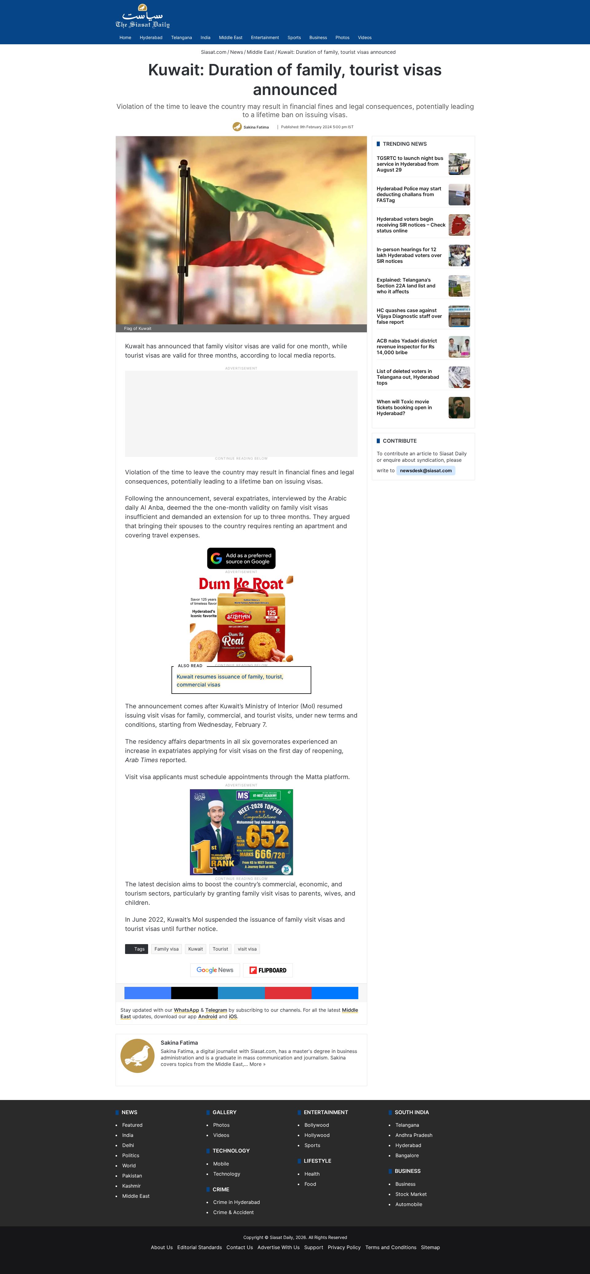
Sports (294, 37)
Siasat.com (212, 52)
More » (258, 1064)
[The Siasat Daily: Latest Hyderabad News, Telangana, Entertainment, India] (143, 16)
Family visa (167, 949)
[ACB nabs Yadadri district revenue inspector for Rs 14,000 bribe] (459, 347)
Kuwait (195, 949)
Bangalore (407, 1155)
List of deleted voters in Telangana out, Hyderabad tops (408, 377)
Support (313, 1247)
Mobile (221, 1164)
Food (310, 1184)
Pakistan (132, 1176)
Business (318, 37)
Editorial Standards (199, 1247)
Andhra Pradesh (413, 1135)
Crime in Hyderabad (236, 1202)
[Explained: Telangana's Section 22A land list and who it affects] (459, 286)
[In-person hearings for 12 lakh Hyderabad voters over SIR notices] (459, 255)
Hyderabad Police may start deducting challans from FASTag (409, 194)
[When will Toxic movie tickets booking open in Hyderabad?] (459, 407)
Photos (342, 37)
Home (125, 37)
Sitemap (430, 1247)
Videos (365, 37)
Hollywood (317, 1135)
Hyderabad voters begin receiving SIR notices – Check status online (411, 225)
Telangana (181, 37)
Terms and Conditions (390, 1247)
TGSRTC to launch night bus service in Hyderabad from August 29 (410, 164)
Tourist (220, 949)
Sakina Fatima (256, 127)
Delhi (128, 1145)
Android (207, 1016)
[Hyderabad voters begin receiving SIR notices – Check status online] (459, 225)
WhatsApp (186, 1010)
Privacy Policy (344, 1247)
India (205, 37)
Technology (226, 1174)
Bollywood (317, 1125)
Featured (132, 1125)
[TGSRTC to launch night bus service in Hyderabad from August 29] (459, 164)
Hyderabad (151, 37)
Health (312, 1174)
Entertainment (265, 37)
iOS (233, 1016)
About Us (162, 1247)
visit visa (247, 949)
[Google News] (215, 970)
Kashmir (131, 1186)
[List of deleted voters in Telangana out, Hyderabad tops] (459, 377)
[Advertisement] (241, 413)
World (129, 1165)
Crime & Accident (233, 1212)
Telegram (216, 1010)
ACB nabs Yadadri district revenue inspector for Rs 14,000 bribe (407, 346)
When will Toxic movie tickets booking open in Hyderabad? (404, 407)
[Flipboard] (268, 970)
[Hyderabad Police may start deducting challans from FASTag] (459, 194)
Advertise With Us (279, 1247)
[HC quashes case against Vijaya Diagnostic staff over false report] (459, 316)
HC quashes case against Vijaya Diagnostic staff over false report (409, 316)
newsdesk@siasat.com (426, 470)
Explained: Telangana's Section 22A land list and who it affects (406, 286)
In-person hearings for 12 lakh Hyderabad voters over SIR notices (409, 255)
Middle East (230, 37)
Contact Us (239, 1247)
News (236, 52)
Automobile (408, 1204)
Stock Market (411, 1194)
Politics (130, 1155)
